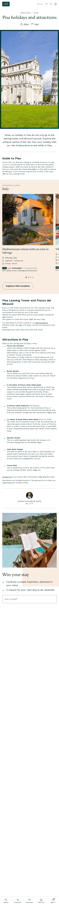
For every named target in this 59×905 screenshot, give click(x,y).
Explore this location (18, 286)
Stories (36, 12)
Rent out (41, 902)
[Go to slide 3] (31, 277)
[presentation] (27, 219)
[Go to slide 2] (28, 277)
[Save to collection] (48, 198)
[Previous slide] (2, 234)
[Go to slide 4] (33, 277)
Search (6, 902)
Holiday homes (25, 12)
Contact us (7, 477)
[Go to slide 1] (26, 277)
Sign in (53, 902)
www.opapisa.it (41, 323)
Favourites (29, 902)
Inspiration (17, 902)
